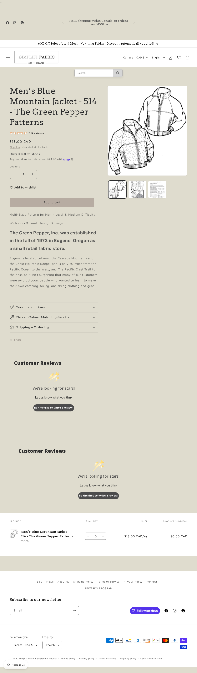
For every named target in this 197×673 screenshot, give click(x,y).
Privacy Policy (133, 581)
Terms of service (107, 658)
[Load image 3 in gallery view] (157, 189)
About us (63, 581)
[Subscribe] (74, 610)
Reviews (152, 581)
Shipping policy (128, 658)
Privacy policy (86, 658)
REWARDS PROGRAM (99, 588)
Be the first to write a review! (53, 408)
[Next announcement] (134, 22)
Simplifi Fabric (27, 658)
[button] (8, 57)
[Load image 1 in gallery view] (117, 189)
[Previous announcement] (63, 22)
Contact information (151, 658)
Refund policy (68, 658)
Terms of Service (108, 581)
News (49, 581)
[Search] (117, 73)
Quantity (15, 166)
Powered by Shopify (46, 658)
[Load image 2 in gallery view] (137, 189)
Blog (39, 581)
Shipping (15, 147)
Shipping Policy (83, 581)
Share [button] (18, 339)
